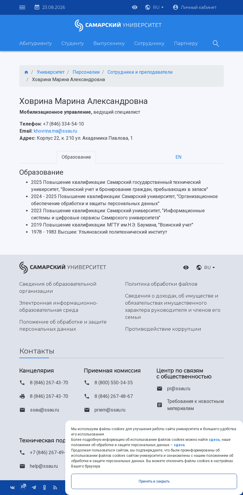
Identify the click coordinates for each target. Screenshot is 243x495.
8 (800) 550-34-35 (114, 382)
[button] (155, 7)
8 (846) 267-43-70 (49, 382)
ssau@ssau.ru (44, 410)
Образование (76, 157)
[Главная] (26, 72)
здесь (214, 440)
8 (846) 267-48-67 (114, 396)
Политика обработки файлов (161, 284)
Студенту (72, 43)
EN (178, 157)
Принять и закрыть (154, 481)
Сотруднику (149, 43)
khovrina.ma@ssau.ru (55, 131)
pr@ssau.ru (178, 388)
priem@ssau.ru (110, 410)
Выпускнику (109, 43)
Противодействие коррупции (163, 329)
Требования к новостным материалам (195, 404)
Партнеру (186, 43)
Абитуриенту (35, 43)
